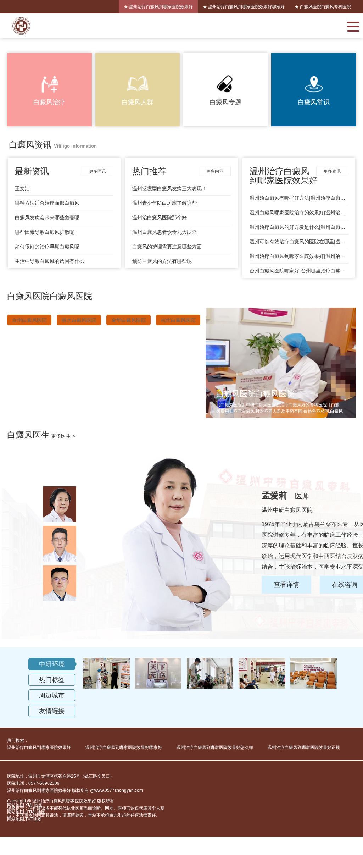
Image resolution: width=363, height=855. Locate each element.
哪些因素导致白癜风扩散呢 (44, 232)
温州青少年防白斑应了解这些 (164, 203)
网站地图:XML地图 (25, 804)
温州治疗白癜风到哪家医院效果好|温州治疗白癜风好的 (299, 256)
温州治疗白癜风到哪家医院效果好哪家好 (123, 747)
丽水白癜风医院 (79, 320)
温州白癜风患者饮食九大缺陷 (164, 232)
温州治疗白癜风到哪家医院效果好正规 (304, 747)
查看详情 (286, 584)
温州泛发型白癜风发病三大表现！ (169, 188)
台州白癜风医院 (29, 320)
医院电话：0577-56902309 (33, 783)
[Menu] (353, 26)
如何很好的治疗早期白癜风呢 (47, 246)
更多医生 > (63, 436)
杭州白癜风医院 (178, 320)
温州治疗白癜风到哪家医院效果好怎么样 (215, 747)
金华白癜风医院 (128, 320)
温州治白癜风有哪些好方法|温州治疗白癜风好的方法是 (299, 198)
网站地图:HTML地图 (26, 812)
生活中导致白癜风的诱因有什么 (49, 261)
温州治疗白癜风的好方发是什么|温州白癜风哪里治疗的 (299, 227)
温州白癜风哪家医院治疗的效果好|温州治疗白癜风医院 (299, 212)
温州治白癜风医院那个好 (159, 217)
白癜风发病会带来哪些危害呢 (47, 217)
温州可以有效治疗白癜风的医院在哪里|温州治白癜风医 (299, 241)
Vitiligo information (75, 146)
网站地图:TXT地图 (24, 819)
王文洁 (22, 188)
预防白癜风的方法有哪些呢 (162, 261)
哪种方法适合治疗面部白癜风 (47, 203)
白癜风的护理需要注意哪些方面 (167, 246)
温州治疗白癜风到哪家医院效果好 (39, 747)
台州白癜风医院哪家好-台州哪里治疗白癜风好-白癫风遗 (299, 271)
